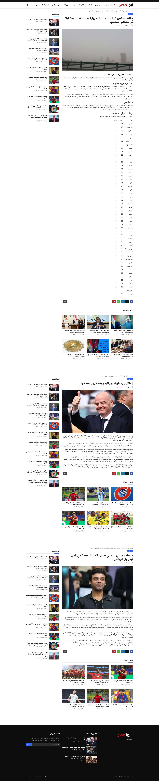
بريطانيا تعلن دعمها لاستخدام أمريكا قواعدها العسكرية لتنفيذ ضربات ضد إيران (37, 39)
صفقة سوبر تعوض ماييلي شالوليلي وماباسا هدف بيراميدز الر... (98, 527)
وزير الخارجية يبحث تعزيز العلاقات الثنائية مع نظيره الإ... (123, 331)
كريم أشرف (44, 42)
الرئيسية (113, 5)
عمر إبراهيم (44, 21)
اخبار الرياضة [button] (82, 5)
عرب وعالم (125, 726)
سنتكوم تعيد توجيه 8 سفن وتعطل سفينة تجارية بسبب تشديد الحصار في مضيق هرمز (36, 106)
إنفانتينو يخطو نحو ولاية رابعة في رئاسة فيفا (36, 19)
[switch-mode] (27, 0)
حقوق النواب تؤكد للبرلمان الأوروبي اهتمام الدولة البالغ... (123, 355)
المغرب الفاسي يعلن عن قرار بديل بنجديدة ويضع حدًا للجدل (99, 681)
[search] (27, 5)
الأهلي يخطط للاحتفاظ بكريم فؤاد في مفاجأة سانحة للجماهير (38, 78)
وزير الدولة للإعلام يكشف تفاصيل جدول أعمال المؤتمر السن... (99, 331)
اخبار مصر (125, 11)
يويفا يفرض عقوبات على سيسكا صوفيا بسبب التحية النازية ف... (122, 503)
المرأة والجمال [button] (45, 5)
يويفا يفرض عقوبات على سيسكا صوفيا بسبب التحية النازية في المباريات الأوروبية (36, 58)
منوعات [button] (74, 5)
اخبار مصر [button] (106, 5)
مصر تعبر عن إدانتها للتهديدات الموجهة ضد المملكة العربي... (76, 355)
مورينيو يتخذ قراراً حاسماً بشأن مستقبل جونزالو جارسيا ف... (76, 705)
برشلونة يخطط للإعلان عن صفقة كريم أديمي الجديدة (36, 87)
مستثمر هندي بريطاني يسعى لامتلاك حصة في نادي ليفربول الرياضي (37, 30)
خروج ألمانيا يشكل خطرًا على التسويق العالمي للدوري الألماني (38, 49)
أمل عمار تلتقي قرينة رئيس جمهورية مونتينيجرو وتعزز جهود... (74, 331)
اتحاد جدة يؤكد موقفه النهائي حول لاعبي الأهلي (37, 97)
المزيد (36, 5)
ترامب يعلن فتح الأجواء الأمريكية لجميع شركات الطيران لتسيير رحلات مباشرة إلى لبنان (37, 117)
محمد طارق (130, 334)
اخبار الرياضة (125, 376)
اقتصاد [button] (90, 5)
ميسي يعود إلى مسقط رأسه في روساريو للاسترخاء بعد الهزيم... (100, 503)
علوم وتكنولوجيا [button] (56, 5)
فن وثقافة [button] (66, 5)
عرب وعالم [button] (98, 5)
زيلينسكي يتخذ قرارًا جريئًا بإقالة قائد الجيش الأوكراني (36, 68)
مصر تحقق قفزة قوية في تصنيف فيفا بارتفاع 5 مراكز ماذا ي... (74, 681)
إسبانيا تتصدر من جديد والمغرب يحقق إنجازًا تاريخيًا (122, 527)
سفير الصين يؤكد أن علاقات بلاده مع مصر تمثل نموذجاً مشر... (98, 355)
